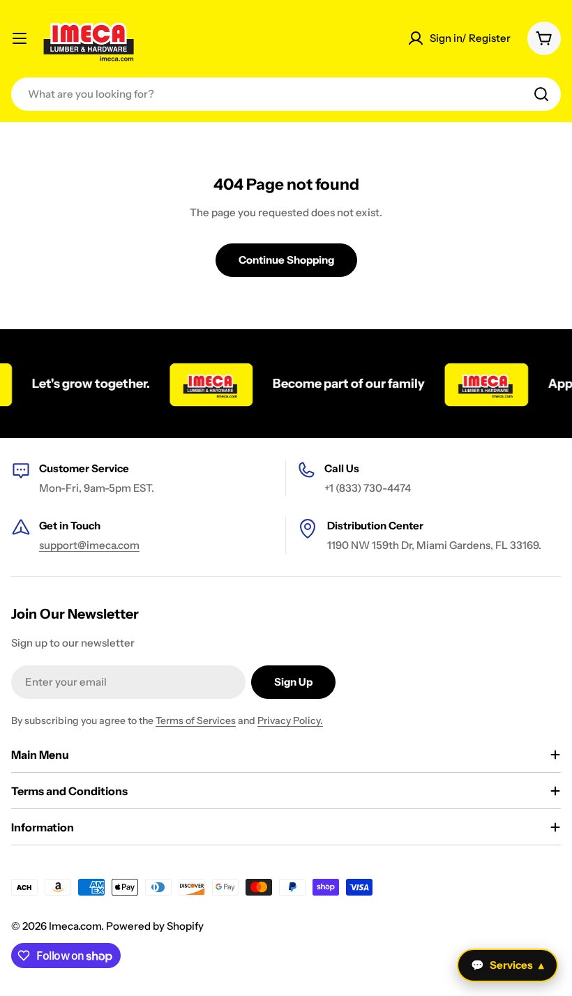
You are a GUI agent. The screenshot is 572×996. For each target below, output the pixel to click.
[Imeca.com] (204, 383)
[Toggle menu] (19, 38)
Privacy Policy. (290, 720)
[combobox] (286, 94)
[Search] (541, 94)
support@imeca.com (89, 545)
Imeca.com (75, 926)
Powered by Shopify (155, 926)
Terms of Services (196, 720)
